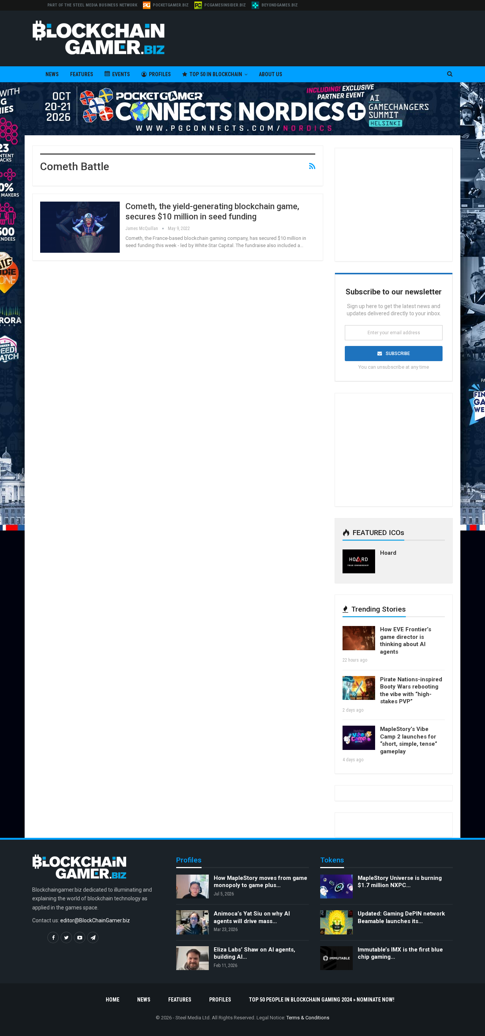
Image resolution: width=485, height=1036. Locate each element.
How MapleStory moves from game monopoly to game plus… (260, 882)
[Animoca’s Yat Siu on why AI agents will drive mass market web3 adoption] (192, 922)
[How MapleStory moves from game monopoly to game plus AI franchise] (192, 887)
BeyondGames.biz (279, 5)
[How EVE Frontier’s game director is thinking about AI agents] (359, 638)
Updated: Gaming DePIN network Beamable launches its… (401, 917)
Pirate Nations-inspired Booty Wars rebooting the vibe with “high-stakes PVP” (411, 690)
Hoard (388, 552)
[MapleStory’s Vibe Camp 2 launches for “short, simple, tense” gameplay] (359, 738)
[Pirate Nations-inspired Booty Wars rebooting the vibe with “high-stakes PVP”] (359, 688)
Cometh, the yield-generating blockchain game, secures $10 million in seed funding (212, 211)
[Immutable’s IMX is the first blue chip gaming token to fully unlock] (336, 958)
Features (81, 74)
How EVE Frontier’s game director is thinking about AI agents (405, 640)
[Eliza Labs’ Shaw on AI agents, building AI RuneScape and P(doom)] (192, 958)
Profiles (160, 74)
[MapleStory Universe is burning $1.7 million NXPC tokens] (336, 887)
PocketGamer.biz (171, 5)
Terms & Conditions (307, 1017)
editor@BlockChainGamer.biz (95, 920)
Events (121, 74)
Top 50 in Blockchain (215, 74)
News (52, 74)
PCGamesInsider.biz (225, 5)
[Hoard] (359, 561)
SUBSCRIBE (398, 353)
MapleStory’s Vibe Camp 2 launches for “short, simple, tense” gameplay (408, 740)
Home (112, 1000)
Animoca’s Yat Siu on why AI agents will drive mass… (252, 917)
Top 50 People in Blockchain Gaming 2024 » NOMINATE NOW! (321, 1000)
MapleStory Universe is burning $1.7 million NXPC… (400, 882)
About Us (270, 74)
